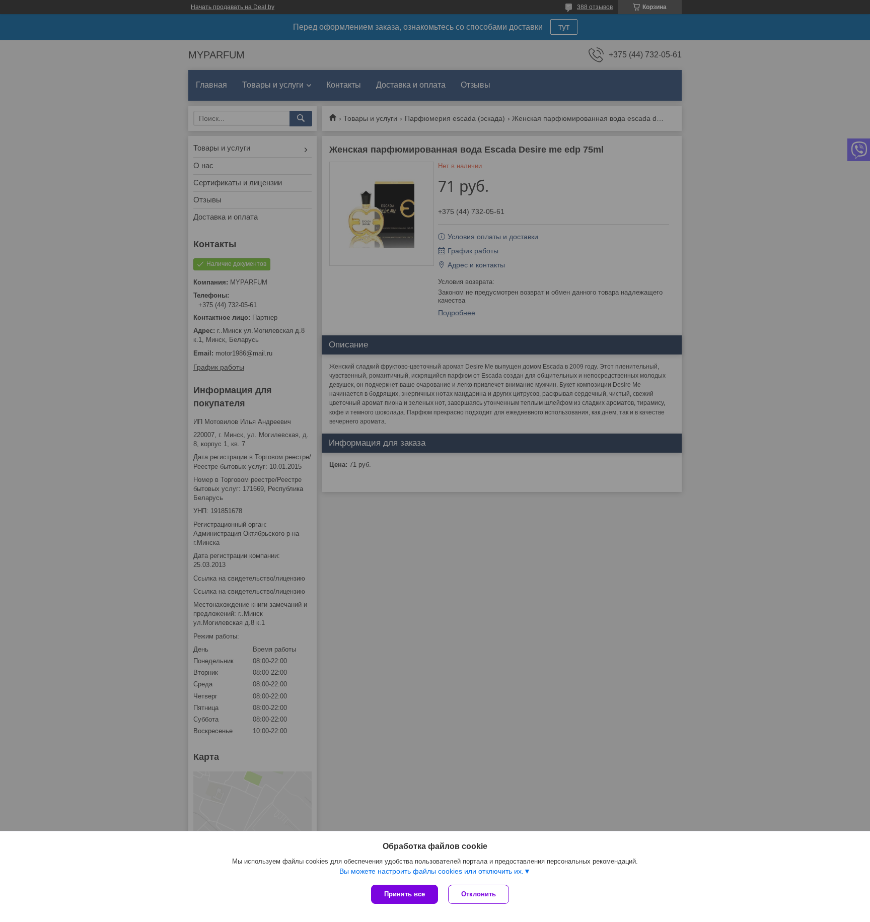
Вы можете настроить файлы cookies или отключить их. (431, 871)
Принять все (404, 894)
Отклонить (478, 894)
